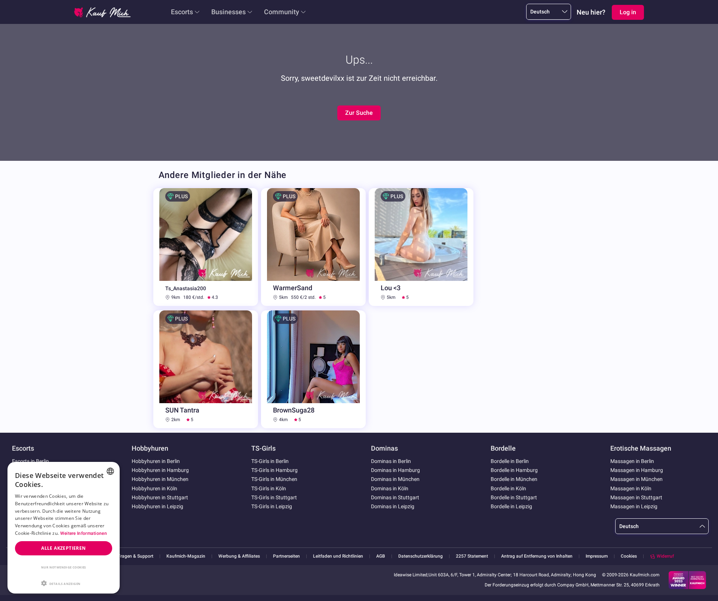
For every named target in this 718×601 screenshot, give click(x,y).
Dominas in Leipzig (392, 506)
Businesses (228, 12)
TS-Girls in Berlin (270, 461)
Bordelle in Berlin (510, 461)
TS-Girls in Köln (268, 488)
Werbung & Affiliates (239, 556)
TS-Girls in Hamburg (274, 470)
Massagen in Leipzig (633, 506)
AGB (380, 556)
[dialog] (63, 528)
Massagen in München (636, 479)
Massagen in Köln (630, 488)
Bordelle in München (514, 479)
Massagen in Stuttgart (636, 497)
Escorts (182, 12)
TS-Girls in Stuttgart (274, 497)
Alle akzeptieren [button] (63, 548)
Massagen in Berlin (632, 461)
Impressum (597, 556)
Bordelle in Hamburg (514, 470)
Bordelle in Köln (508, 488)
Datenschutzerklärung (420, 556)
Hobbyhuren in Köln (154, 488)
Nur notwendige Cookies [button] (63, 567)
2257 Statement (472, 556)
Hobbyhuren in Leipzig (157, 506)
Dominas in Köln (389, 488)
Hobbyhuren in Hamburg (160, 470)
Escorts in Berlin (30, 461)
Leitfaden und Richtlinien (338, 556)
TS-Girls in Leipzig (271, 506)
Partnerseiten (286, 556)
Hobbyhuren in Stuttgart (160, 497)
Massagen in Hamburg (636, 470)
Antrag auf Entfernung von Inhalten (537, 556)
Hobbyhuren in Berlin (156, 461)
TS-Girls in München (274, 479)
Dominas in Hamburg (395, 470)
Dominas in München (395, 479)
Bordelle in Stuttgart (514, 497)
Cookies (629, 556)
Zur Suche (359, 112)
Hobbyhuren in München (160, 479)
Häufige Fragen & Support (127, 556)
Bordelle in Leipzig (511, 506)
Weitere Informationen (83, 533)
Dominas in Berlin (391, 461)
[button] (63, 582)
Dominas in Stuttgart (395, 497)
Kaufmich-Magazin (185, 556)
